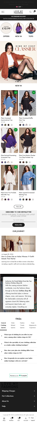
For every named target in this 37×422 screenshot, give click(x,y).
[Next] (35, 28)
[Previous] (1, 28)
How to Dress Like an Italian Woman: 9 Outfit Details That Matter (17, 257)
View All (18, 207)
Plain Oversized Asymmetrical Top (6, 119)
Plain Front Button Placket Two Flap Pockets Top (27, 156)
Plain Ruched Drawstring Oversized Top (8, 156)
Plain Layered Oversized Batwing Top (26, 194)
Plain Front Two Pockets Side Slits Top (8, 194)
